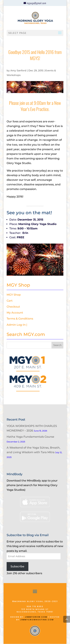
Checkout (13, 306)
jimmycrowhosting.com (37, 619)
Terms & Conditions (20, 318)
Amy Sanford (18, 70)
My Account (15, 312)
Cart (10, 300)
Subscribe (17, 566)
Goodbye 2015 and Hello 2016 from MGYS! (35, 55)
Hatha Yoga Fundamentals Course (30, 436)
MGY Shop (14, 294)
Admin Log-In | (17, 324)
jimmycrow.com (36, 616)
